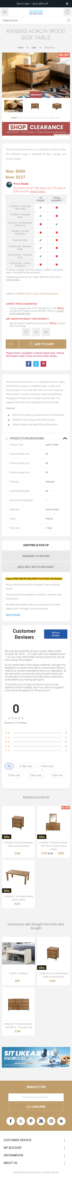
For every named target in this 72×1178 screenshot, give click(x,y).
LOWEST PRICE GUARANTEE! (21, 304)
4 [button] (36, 1063)
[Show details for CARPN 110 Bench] (18, 953)
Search (68, 20)
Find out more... (13, 279)
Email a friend (46, 332)
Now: (10, 177)
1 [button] (17, 1063)
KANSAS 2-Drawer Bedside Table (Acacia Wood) (18, 844)
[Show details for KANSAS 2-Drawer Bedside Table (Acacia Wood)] (18, 822)
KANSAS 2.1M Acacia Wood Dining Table (18, 898)
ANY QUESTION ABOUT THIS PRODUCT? (27, 319)
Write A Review (56, 634)
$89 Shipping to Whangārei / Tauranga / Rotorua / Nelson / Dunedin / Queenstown (32, 3)
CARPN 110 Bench (18, 973)
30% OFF (64, 54)
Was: (10, 171)
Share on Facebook (28, 364)
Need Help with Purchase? (36, 567)
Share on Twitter (36, 364)
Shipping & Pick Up (36, 545)
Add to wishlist (26, 332)
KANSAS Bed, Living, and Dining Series (37, 293)
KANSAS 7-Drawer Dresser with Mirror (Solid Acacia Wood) (53, 846)
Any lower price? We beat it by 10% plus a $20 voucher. (39, 189)
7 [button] (55, 1063)
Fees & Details (13, 614)
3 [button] (29, 1063)
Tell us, (53, 323)
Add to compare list (36, 332)
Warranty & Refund (36, 556)
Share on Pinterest (43, 364)
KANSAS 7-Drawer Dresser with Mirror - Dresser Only (18, 1026)
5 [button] (42, 1063)
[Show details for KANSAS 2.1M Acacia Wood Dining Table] (18, 876)
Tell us (60, 308)
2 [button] (23, 1063)
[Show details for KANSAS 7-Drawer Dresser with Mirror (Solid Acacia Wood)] (53, 822)
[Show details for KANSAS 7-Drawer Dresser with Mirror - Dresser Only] (18, 1003)
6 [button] (48, 1063)
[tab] (36, 545)
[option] (14, 106)
